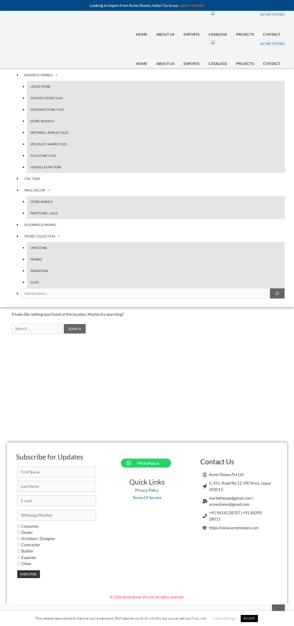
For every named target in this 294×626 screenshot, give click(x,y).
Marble (36, 259)
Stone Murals (41, 202)
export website (191, 5)
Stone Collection (39, 236)
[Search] (277, 293)
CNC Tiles (32, 179)
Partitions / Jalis (44, 213)
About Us (165, 34)
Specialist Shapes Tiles (48, 144)
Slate (34, 282)
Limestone (38, 248)
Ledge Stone (40, 86)
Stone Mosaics (42, 121)
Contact (271, 34)
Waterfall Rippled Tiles (49, 133)
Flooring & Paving (40, 225)
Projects (245, 34)
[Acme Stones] (248, 20)
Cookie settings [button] (223, 618)
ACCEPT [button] (249, 618)
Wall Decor (34, 190)
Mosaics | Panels (38, 75)
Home (141, 34)
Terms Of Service (147, 497)
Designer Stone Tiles (47, 109)
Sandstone (39, 271)
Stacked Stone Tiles (46, 98)
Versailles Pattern (45, 167)
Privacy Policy (147, 490)
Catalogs (218, 34)
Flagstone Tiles (43, 156)
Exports (191, 34)
